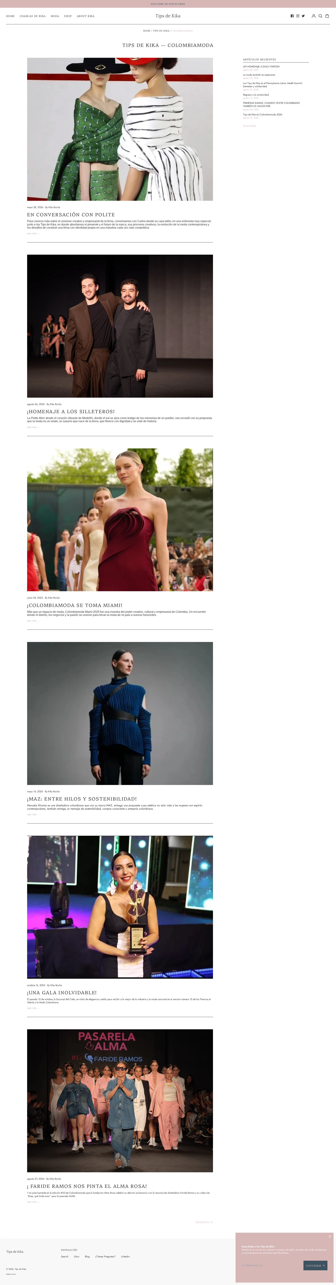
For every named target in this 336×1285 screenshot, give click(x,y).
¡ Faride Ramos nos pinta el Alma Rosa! (87, 1185)
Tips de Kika (161, 30)
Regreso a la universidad (256, 94)
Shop (68, 16)
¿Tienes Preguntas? (105, 1256)
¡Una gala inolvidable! (62, 992)
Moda (55, 16)
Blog (87, 1256)
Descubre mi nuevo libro (168, 3)
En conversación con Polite (71, 214)
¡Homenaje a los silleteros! (71, 411)
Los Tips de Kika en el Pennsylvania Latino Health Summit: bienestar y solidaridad (273, 85)
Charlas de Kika (33, 16)
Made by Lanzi (11, 1274)
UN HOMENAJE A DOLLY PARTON (261, 66)
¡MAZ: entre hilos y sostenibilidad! (82, 798)
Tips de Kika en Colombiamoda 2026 (262, 114)
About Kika (86, 16)
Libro (76, 1256)
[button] (320, 16)
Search (64, 1256)
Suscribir (249, 125)
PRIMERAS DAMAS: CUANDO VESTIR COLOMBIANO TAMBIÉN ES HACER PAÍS (271, 104)
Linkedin (125, 1256)
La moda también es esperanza (259, 74)
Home (10, 16)
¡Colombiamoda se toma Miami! (75, 605)
